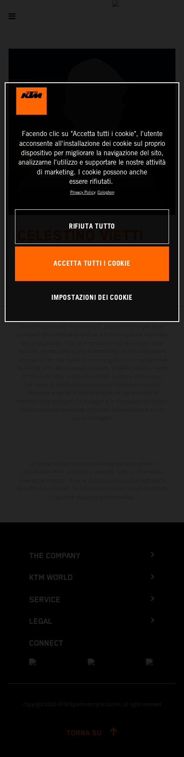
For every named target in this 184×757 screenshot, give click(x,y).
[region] (92, 202)
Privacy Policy (82, 192)
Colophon (106, 192)
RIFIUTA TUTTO (92, 226)
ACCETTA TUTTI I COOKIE (91, 263)
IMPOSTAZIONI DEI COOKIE (92, 298)
